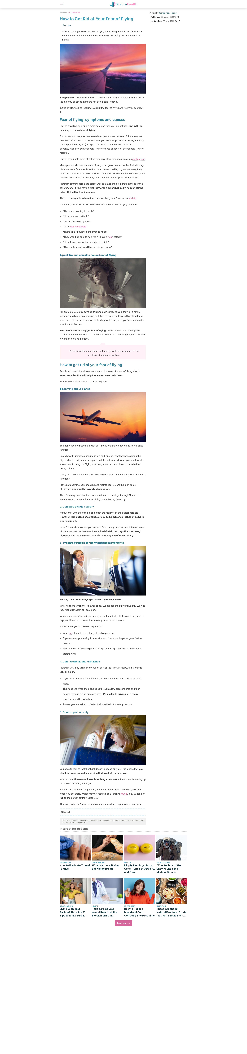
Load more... (123, 923)
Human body (129, 906)
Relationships (66, 906)
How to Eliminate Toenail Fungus (75, 867)
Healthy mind (74, 13)
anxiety (132, 198)
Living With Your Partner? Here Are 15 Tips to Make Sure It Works (73, 912)
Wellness (63, 13)
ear (70, 633)
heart (110, 237)
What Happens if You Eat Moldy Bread (105, 867)
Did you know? (98, 863)
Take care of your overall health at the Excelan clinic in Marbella (104, 912)
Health (95, 906)
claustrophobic (78, 226)
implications (138, 159)
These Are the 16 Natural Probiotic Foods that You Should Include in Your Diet (171, 912)
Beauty (127, 863)
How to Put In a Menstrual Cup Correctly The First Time (139, 912)
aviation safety (84, 506)
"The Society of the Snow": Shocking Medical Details (168, 869)
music (124, 793)
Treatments (65, 863)
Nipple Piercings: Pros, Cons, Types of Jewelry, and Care (139, 869)
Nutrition (161, 906)
